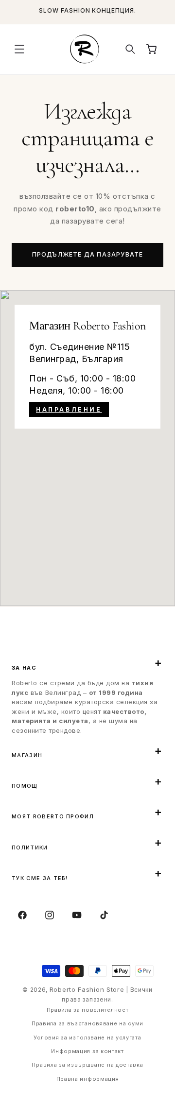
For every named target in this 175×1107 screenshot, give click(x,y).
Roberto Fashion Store (87, 989)
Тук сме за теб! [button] (40, 878)
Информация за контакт (87, 1051)
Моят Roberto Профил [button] (53, 816)
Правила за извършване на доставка (87, 1064)
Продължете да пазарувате (87, 254)
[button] (19, 49)
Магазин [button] (27, 755)
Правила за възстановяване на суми (87, 1023)
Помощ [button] (25, 785)
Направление (69, 409)
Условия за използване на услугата (87, 1037)
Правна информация (87, 1078)
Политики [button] (30, 847)
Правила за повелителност (88, 1009)
